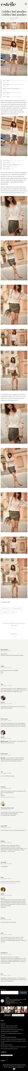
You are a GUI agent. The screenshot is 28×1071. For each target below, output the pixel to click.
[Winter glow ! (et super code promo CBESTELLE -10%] (22, 1008)
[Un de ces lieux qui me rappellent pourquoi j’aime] (15, 1011)
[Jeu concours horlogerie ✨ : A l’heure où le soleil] (5, 1011)
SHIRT (13, 163)
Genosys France (4, 1046)
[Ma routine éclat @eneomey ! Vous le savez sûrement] (19, 1011)
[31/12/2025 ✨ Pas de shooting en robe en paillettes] (12, 1011)
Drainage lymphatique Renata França (9, 1027)
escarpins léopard (16, 608)
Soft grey (13, 612)
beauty (13, 627)
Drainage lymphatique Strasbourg (8, 1037)
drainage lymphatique (5, 1031)
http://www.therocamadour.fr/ (8, 883)
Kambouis (3, 1025)
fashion (14, 19)
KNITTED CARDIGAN (17, 160)
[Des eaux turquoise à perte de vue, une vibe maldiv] (2, 1011)
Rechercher (3, 989)
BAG (12, 169)
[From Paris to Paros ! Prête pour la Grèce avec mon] (5, 1008)
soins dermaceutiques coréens (10, 1048)
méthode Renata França (14, 1033)
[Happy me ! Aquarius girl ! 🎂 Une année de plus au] (19, 1008)
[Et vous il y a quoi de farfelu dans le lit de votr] (9, 1008)
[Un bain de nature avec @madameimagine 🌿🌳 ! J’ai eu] (15, 1008)
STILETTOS (14, 167)
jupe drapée (4, 612)
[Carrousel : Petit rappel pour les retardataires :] (25, 1011)
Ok (14, 1068)
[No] (26, 1067)
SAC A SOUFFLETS (16, 97)
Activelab (3, 1039)
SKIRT (22, 165)
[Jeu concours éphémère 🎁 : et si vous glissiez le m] (22, 1011)
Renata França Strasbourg (7, 1044)
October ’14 (14, 634)
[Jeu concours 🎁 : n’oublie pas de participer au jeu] (25, 1008)
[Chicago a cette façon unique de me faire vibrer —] (9, 1011)
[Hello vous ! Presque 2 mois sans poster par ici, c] (12, 1008)
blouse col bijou (5, 608)
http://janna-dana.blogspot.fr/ (8, 797)
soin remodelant (14, 1031)
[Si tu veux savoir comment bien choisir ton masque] (2, 1008)
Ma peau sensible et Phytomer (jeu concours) (14, 624)
